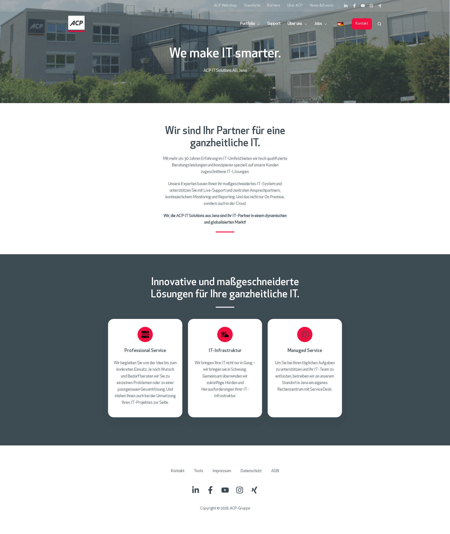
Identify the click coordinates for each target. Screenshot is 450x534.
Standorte (252, 5)
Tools (198, 471)
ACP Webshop (225, 5)
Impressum (222, 471)
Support (274, 24)
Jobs (318, 24)
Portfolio (247, 24)
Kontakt (362, 24)
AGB (275, 471)
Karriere (273, 5)
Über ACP (295, 5)
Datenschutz (251, 471)
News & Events (322, 5)
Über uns (295, 24)
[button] (379, 24)
